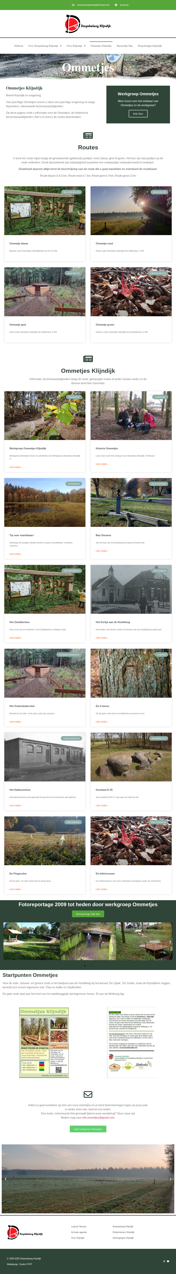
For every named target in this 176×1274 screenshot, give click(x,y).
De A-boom (102, 706)
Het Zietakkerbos (19, 622)
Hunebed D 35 (104, 789)
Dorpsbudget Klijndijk (150, 45)
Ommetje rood (104, 243)
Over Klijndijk (74, 45)
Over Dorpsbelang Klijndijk (43, 45)
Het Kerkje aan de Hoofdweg (113, 622)
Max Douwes (103, 535)
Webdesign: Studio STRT (19, 1264)
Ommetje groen (105, 324)
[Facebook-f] (164, 1261)
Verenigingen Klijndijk (123, 1238)
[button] (5, 942)
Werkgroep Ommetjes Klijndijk (27, 448)
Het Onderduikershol (22, 706)
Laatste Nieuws (78, 1226)
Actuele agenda (79, 1232)
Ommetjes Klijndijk (101, 45)
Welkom (18, 45)
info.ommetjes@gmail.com (98, 1117)
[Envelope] (168, 1261)
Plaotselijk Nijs (125, 45)
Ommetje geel (17, 324)
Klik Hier (138, 113)
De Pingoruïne (18, 873)
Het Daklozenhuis (20, 789)
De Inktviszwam (105, 873)
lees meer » (15, 467)
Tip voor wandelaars (21, 535)
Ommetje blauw (18, 243)
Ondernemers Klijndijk (123, 1232)
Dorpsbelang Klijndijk (123, 1226)
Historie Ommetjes (107, 448)
